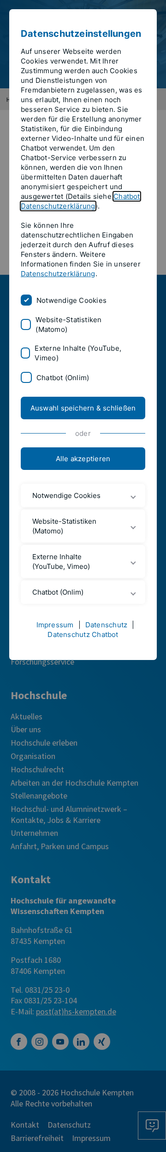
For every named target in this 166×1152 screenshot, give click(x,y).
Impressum (55, 624)
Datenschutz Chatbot (82, 634)
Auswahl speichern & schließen (83, 408)
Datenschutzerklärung (58, 273)
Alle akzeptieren (83, 458)
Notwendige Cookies (71, 300)
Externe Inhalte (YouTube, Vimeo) (78, 353)
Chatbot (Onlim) (62, 377)
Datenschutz (106, 624)
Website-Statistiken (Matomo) (68, 324)
